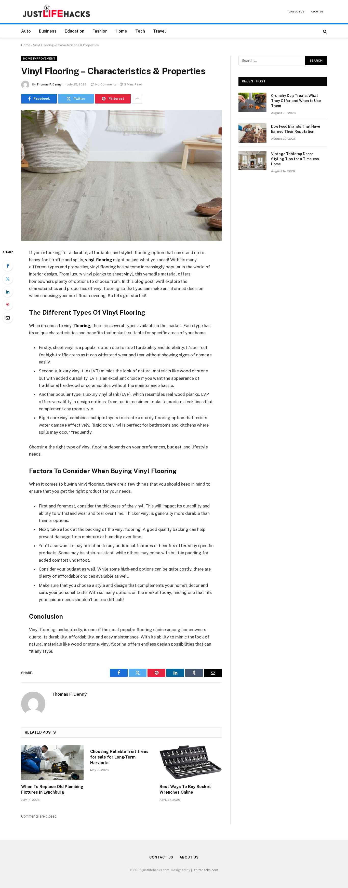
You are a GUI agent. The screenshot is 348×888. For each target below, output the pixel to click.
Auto (26, 31)
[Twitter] (8, 279)
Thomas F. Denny (49, 84)
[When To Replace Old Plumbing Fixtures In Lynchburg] (52, 762)
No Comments (106, 84)
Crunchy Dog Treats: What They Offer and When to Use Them (296, 101)
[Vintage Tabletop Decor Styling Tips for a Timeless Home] (252, 160)
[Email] (8, 318)
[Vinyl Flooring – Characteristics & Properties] (121, 175)
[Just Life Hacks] (56, 11)
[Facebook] (8, 266)
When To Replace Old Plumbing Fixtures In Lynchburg (52, 789)
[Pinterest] (8, 305)
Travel (159, 31)
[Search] (324, 31)
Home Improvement (39, 58)
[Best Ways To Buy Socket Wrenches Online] (190, 762)
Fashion (100, 31)
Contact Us (296, 11)
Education (74, 31)
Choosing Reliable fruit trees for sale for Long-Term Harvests (119, 757)
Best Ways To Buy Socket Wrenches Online (185, 789)
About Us (317, 11)
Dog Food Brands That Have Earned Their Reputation (295, 129)
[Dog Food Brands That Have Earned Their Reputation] (252, 133)
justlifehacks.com (204, 870)
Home (121, 31)
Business (48, 31)
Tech (140, 31)
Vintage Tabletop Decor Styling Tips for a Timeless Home (295, 159)
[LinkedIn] (8, 292)
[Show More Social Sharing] (137, 99)
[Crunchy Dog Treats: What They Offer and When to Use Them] (252, 102)
